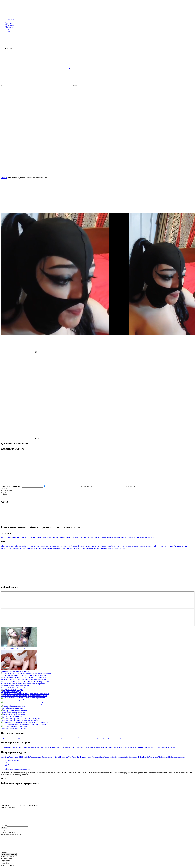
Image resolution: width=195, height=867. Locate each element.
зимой (145, 738)
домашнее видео (47, 537)
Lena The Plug (69, 757)
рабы (98, 548)
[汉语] (91, 122)
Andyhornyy (153, 757)
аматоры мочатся (181, 546)
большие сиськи (116, 537)
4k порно (104, 546)
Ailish (160, 757)
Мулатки (11, 747)
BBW (120, 747)
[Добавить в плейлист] (97, 379)
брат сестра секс (50, 738)
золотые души (35, 546)
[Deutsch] (159, 139)
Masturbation (55, 747)
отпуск (92, 738)
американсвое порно (16, 537)
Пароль (4, 825)
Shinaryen (108, 757)
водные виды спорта (9, 548)
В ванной (4, 747)
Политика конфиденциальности (17, 769)
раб (95, 537)
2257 (7, 767)
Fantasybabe (133, 757)
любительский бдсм (21, 546)
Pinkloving (116, 757)
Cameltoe (130, 747)
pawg (56, 537)
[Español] (125, 139)
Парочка (26, 747)
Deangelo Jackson (178, 757)
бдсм (143, 546)
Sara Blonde (42, 757)
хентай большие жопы (81, 738)
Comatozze (5, 757)
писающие (140, 537)
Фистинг (46, 747)
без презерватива (129, 537)
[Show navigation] (97, 9)
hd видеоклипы (160, 546)
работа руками (52, 548)
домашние (149, 546)
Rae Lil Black (59, 757)
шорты (97, 738)
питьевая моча (65, 546)
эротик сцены (138, 738)
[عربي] (57, 122)
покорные (79, 537)
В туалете (86, 747)
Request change (6, 863)
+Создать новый (7, 490)
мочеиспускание (76, 548)
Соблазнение (65, 747)
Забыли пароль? (7, 859)
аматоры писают (89, 548)
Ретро (125, 747)
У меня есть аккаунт (8, 857)
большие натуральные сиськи (89, 546)
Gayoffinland (124, 757)
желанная (40, 738)
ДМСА (8, 765)
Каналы (8, 31)
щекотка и (129, 738)
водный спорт (88, 537)
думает (122, 738)
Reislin (140, 757)
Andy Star (12, 757)
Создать (4, 495)
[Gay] (52, 68)
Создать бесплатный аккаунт (12, 830)
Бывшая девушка (36, 747)
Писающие (74, 747)
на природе (149, 537)
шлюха (61, 537)
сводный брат (105, 738)
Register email (6, 861)
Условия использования (14, 763)
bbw (108, 537)
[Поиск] (97, 168)
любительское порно (32, 537)
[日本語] (57, 139)
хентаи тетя (115, 738)
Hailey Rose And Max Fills (85, 757)
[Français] (125, 122)
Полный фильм (112, 747)
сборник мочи (30, 548)
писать (43, 546)
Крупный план (158, 747)
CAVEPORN (7, 19)
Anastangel (34, 757)
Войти (4, 828)
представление (64, 548)
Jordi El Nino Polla (23, 757)
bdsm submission (7, 546)
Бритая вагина (169, 747)
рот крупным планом (64, 738)
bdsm (73, 537)
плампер (20, 548)
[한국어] (91, 139)
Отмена (4, 488)
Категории (9, 25)
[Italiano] (22, 139)
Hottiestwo (51, 757)
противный (170, 546)
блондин (74, 546)
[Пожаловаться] (97, 413)
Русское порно (146, 747)
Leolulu (146, 757)
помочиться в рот (108, 548)
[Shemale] (86, 68)
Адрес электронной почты (11, 834)
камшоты (32, 738)
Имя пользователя (8, 808)
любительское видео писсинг (119, 546)
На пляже (137, 747)
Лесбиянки (19, 747)
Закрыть (4, 493)
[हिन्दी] (159, 122)
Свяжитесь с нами (12, 761)
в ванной (4, 537)
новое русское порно (21, 738)
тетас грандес (120, 548)
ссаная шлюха (41, 548)
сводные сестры (7, 738)
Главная (8, 23)
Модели (8, 29)
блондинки (101, 537)
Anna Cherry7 (100, 757)
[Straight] (18, 68)
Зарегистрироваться (9, 854)
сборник (67, 537)
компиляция (136, 546)
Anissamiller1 (167, 757)
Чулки (80, 747)
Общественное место (98, 747)
